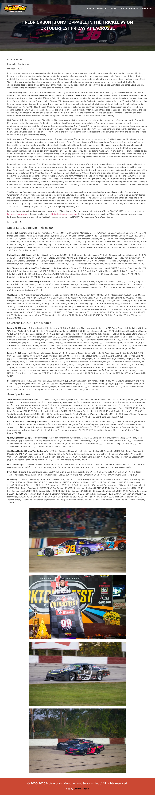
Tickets (89, 8)
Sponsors (146, 8)
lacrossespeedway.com (18, 214)
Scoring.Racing (81, 788)
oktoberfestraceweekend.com (64, 214)
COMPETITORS (116, 8)
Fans (132, 8)
